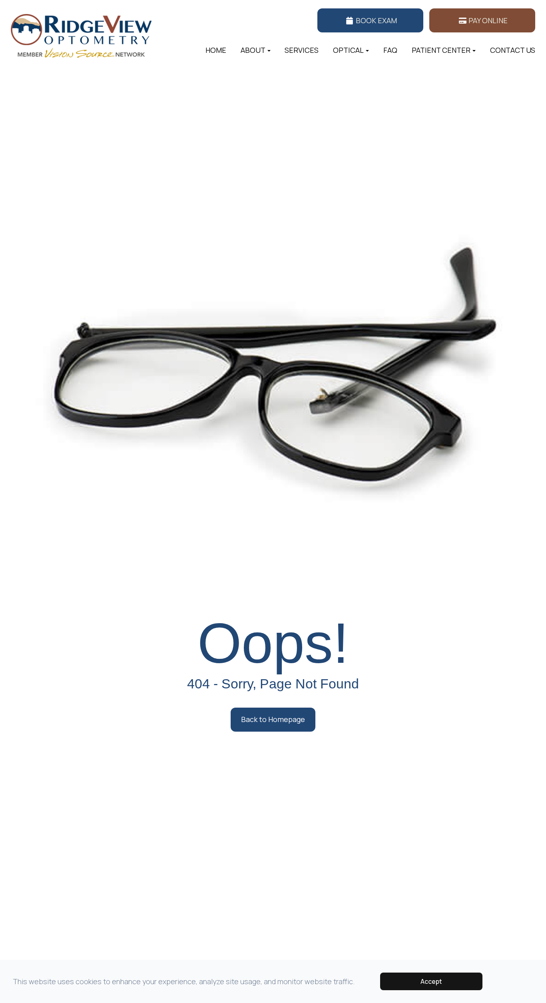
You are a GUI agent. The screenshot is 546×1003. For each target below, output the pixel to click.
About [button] (253, 50)
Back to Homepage (273, 719)
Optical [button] (348, 50)
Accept (431, 981)
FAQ (390, 50)
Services (302, 50)
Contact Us (512, 50)
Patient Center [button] (441, 50)
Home (215, 50)
